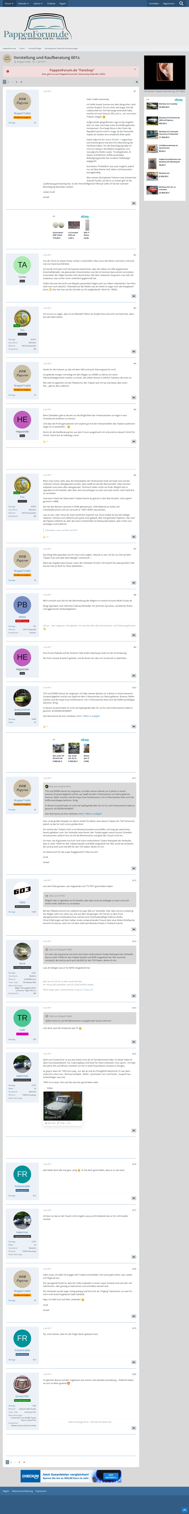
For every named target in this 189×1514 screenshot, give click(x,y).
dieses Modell (112, 139)
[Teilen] (136, 82)
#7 (135, 548)
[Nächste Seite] (21, 82)
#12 (134, 880)
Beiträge (12, 123)
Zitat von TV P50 (57, 895)
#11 (134, 778)
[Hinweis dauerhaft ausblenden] (135, 69)
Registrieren (168, 3)
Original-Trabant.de (84, 989)
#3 (135, 308)
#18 (134, 1268)
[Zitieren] (133, 203)
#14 (134, 1007)
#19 (134, 1328)
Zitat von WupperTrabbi (60, 949)
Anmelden (154, 3)
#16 (134, 1164)
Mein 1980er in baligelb (88, 716)
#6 (135, 475)
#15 (134, 1053)
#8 (135, 594)
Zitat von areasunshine (60, 786)
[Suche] (181, 3)
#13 (134, 941)
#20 (134, 1374)
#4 (135, 363)
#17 (134, 1210)
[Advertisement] (64, 137)
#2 (135, 254)
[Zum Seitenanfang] (185, 1510)
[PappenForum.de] (94, 26)
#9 (135, 647)
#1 (135, 91)
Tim (66, 530)
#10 (134, 687)
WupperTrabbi (24, 61)
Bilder (11, 722)
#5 (135, 409)
